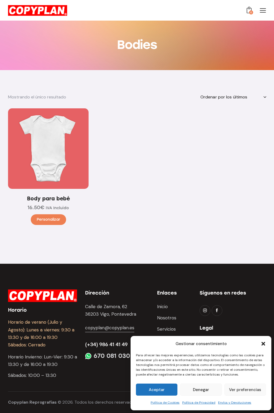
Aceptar (157, 389)
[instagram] (205, 310)
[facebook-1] (217, 310)
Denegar (201, 389)
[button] (263, 343)
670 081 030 (112, 356)
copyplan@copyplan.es (109, 328)
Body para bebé (48, 199)
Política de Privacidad (198, 402)
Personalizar (48, 219)
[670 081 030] (88, 356)
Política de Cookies (165, 402)
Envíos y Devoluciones (234, 402)
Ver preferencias (245, 389)
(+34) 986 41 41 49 (106, 344)
